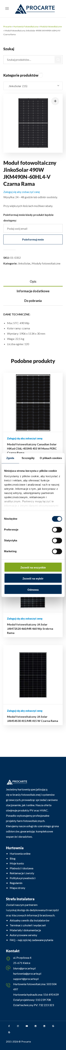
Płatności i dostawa (21, 868)
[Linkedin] (35, 1026)
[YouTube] (27, 1026)
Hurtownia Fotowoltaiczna (25, 26)
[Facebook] (9, 1026)
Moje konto (17, 863)
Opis (33, 281)
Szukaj (58, 59)
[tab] (33, 281)
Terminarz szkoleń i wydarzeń (28, 925)
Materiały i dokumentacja (25, 930)
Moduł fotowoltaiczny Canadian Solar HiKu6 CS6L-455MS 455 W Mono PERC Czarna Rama (32, 448)
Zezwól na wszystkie (33, 567)
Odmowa (33, 589)
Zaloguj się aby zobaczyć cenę (21, 191)
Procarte (7, 26)
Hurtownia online (20, 853)
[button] (55, 101)
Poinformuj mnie (33, 239)
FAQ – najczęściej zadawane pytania (31, 940)
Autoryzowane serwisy (23, 935)
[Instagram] (18, 1026)
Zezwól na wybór (33, 578)
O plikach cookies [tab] (51, 458)
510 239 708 (43, 999)
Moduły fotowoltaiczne (51, 26)
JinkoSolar (24, 263)
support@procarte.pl (26, 978)
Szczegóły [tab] (28, 458)
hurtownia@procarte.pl (27, 973)
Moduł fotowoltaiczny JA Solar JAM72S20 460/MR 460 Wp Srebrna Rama (30, 628)
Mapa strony (17, 887)
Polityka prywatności (22, 878)
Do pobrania (33, 301)
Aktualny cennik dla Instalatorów (29, 920)
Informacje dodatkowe (33, 291)
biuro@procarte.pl (24, 968)
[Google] (53, 1026)
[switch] (57, 529)
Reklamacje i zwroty (22, 873)
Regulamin (16, 883)
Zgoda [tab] (10, 458)
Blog (12, 858)
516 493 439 (51, 994)
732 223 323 (46, 1005)
